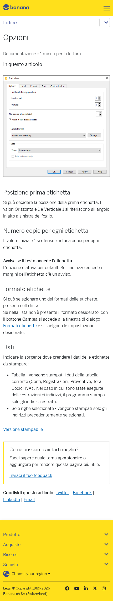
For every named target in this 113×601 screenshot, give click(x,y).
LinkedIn (11, 499)
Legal (7, 588)
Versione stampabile (23, 429)
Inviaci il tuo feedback (30, 475)
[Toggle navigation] (105, 8)
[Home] (20, 8)
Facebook (82, 493)
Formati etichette (20, 326)
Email (29, 499)
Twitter (62, 493)
